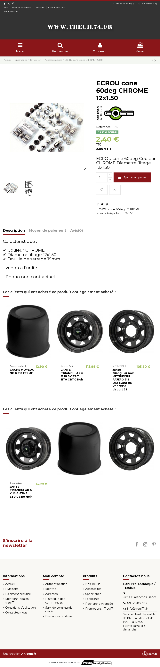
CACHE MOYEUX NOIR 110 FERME (22, 371)
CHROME (133, 209)
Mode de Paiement (21, 7)
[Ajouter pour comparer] (115, 190)
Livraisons (40, 7)
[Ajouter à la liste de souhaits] (102, 190)
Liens (6, 7)
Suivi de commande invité (59, 609)
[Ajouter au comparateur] (28, 359)
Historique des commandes (55, 600)
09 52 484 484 (137, 603)
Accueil (10, 584)
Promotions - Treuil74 (100, 608)
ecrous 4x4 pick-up (109, 213)
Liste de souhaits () (124, 3)
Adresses (51, 594)
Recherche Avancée (99, 603)
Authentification (56, 584)
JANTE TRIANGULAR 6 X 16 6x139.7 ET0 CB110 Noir (72, 374)
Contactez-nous (10, 11)
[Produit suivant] (155, 60)
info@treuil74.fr (137, 608)
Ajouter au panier (135, 177)
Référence (103, 127)
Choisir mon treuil (57, 7)
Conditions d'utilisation (20, 607)
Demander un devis (58, 616)
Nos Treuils (92, 584)
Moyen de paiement (47, 231)
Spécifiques (93, 594)
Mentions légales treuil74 (16, 600)
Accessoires (93, 589)
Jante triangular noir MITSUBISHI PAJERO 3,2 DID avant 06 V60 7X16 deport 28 (123, 379)
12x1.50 (128, 213)
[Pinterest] (107, 204)
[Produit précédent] (153, 60)
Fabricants (92, 599)
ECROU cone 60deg (111, 209)
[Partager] (98, 204)
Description (14, 231)
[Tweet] (102, 204)
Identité (50, 589)
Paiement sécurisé (18, 594)
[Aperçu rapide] (34, 359)
